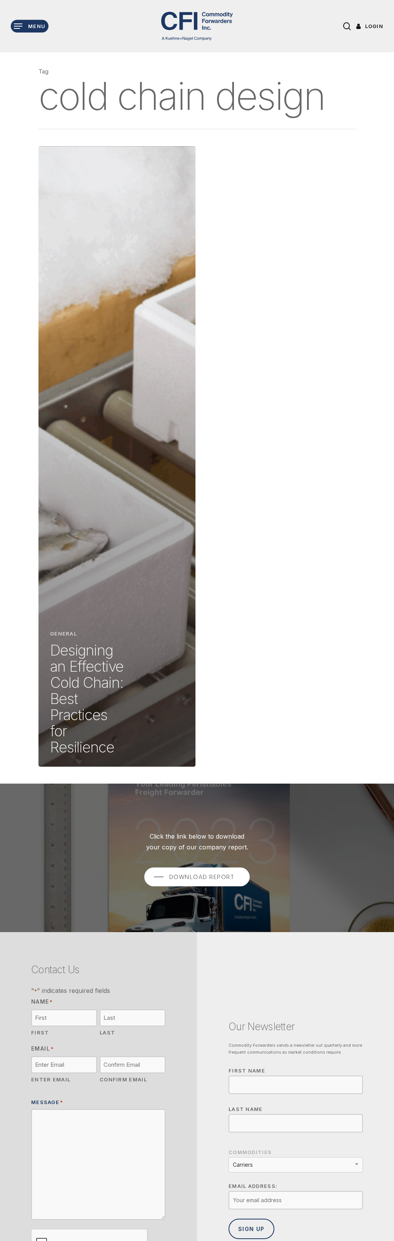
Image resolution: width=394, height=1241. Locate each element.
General (63, 634)
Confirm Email (123, 1079)
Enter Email (50, 1079)
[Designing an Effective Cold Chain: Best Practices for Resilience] (116, 456)
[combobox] (296, 1165)
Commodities (250, 1152)
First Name (247, 1071)
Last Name (246, 1109)
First (40, 1032)
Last (107, 1032)
